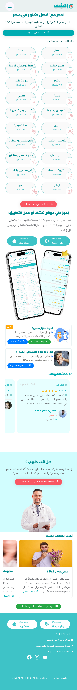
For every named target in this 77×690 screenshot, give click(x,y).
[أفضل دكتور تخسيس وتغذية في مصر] (70, 146)
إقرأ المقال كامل (31, 592)
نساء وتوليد (57, 66)
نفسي (21, 96)
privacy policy (61, 678)
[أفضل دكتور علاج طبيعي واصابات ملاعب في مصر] (34, 146)
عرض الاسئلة (38, 342)
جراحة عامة (21, 81)
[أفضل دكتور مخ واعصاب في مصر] (70, 161)
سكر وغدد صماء (57, 170)
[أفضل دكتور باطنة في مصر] (34, 56)
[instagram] (38, 658)
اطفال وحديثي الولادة (21, 66)
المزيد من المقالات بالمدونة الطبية (37, 607)
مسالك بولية (21, 125)
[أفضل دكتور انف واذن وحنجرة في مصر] (70, 116)
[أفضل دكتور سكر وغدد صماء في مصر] (70, 176)
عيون (57, 125)
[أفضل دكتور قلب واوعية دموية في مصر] (34, 116)
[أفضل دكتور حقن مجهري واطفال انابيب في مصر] (34, 176)
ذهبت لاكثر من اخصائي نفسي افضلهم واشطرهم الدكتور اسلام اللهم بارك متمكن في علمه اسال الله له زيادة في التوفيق (43, 402)
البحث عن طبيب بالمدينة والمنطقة (53, 646)
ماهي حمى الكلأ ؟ (57, 572)
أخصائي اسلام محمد (46, 411)
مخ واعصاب (57, 156)
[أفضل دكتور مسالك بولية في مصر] (34, 131)
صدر (21, 185)
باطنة (21, 51)
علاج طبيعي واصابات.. (21, 141)
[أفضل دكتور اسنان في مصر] (70, 56)
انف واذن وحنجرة (57, 111)
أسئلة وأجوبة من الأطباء (59, 640)
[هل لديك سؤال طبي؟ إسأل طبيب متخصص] (61, 335)
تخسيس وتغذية (57, 141)
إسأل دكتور (16, 342)
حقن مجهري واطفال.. (21, 170)
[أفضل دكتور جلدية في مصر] (70, 101)
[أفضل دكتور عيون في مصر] (70, 131)
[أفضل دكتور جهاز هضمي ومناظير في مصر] (34, 161)
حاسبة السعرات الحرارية (59, 652)
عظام (57, 81)
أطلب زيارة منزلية (19, 366)
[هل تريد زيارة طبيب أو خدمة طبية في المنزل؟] (61, 358)
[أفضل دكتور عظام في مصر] (70, 86)
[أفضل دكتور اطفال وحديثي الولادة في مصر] (34, 71)
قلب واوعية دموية (21, 111)
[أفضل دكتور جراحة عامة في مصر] (34, 86)
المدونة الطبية (63, 634)
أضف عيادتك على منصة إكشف (36, 482)
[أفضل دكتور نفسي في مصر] (34, 101)
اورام (57, 185)
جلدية (57, 96)
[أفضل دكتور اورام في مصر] (70, 191)
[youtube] (46, 658)
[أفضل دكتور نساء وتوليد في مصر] (70, 71)
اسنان (56, 51)
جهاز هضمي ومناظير (21, 156)
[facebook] (30, 658)
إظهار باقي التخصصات (36, 204)
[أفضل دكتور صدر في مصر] (34, 191)
